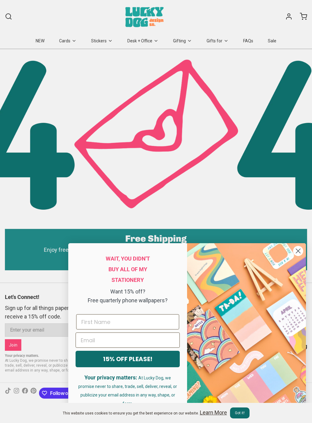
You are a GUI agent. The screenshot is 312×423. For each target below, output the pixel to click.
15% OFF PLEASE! (127, 359)
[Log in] (286, 16)
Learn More (213, 412)
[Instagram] (16, 393)
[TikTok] (8, 393)
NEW (40, 40)
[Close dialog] (298, 251)
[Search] (8, 16)
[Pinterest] (33, 393)
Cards (64, 40)
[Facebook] (25, 393)
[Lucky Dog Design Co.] (145, 16)
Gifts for (214, 40)
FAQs (248, 40)
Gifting (179, 40)
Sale (272, 40)
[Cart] (301, 16)
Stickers (99, 40)
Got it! (240, 413)
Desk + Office (139, 40)
